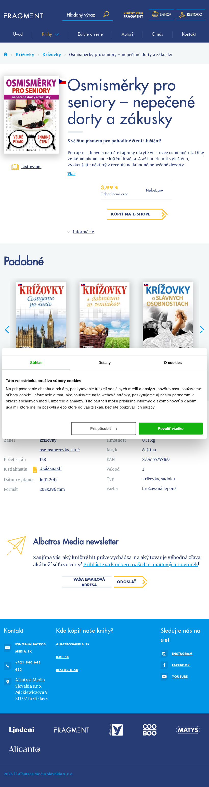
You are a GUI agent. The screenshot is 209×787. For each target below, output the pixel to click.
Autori (127, 34)
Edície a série (90, 34)
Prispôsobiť (100, 428)
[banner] (19, 16)
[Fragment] (71, 730)
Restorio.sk (67, 670)
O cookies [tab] (173, 362)
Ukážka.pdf (51, 468)
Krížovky (25, 54)
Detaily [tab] (104, 362)
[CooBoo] (150, 730)
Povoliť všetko (171, 428)
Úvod (18, 34)
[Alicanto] (24, 749)
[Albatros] (116, 730)
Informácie (83, 231)
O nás (157, 34)
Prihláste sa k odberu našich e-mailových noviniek (140, 564)
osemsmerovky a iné (60, 449)
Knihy (48, 34)
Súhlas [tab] (36, 362)
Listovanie (31, 166)
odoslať (126, 582)
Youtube (180, 676)
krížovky (48, 440)
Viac (71, 173)
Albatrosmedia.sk (73, 644)
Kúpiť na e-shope (130, 214)
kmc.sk (62, 657)
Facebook (181, 665)
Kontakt (189, 34)
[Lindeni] (22, 730)
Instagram (182, 654)
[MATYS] (188, 730)
